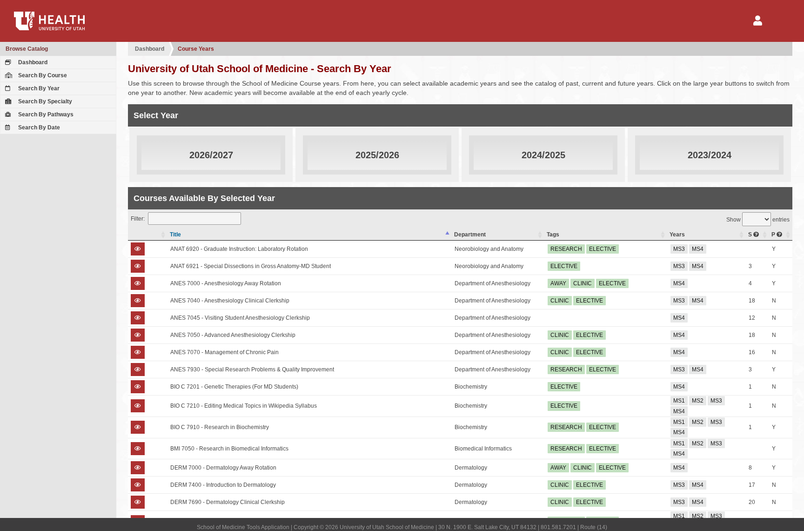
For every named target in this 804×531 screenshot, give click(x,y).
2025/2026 (377, 155)
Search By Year (38, 88)
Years (677, 234)
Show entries (758, 219)
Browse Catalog (27, 49)
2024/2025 (543, 155)
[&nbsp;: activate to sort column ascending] (148, 235)
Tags (553, 234)
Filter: (138, 218)
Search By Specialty (44, 101)
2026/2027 (211, 155)
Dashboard (32, 62)
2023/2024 (709, 155)
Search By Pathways (45, 114)
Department (470, 234)
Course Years (196, 49)
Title (175, 234)
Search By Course (42, 75)
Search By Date (38, 127)
